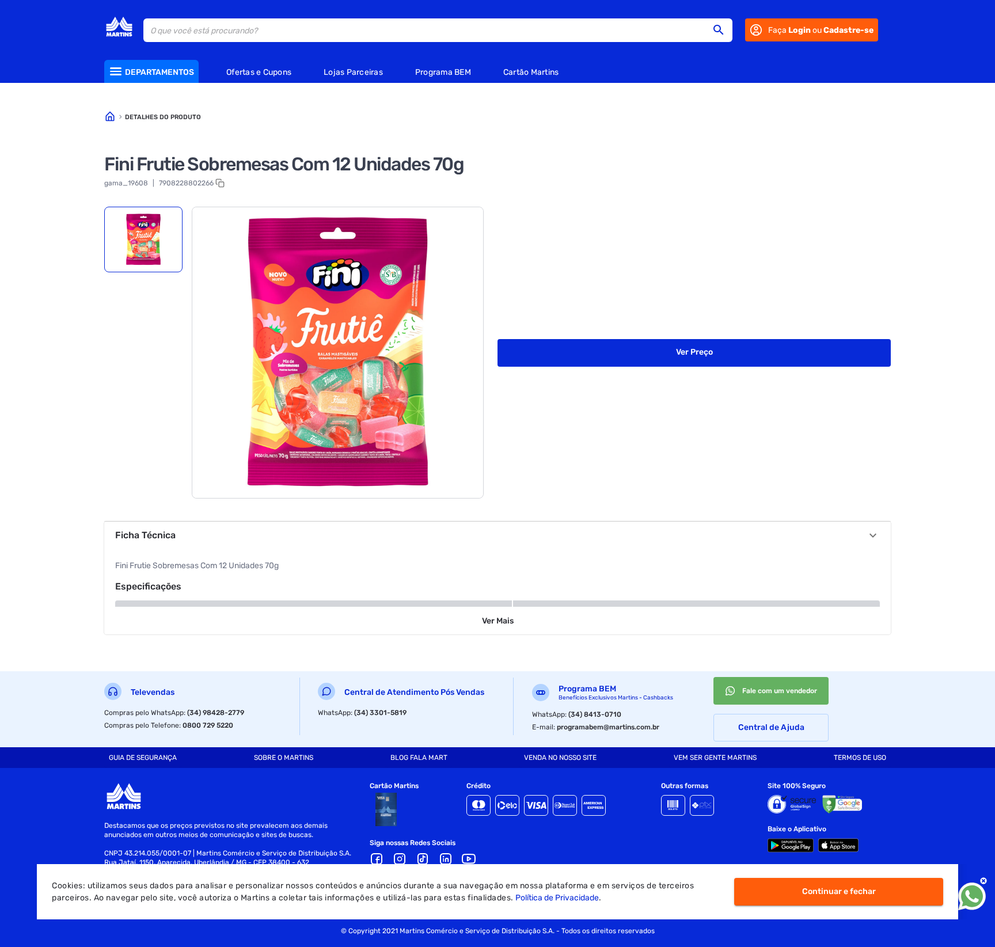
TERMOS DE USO (860, 758)
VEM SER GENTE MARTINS (715, 758)
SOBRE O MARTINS (283, 758)
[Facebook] (376, 859)
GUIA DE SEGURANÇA (143, 758)
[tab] (143, 239)
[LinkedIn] (446, 859)
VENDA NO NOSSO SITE (560, 758)
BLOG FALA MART (418, 758)
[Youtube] (469, 859)
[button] (722, 30)
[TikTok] (423, 859)
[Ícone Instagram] (400, 859)
